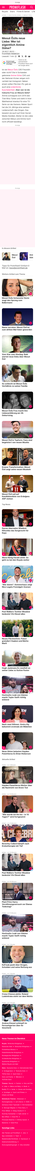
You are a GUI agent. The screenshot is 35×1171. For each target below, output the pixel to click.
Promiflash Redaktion (11, 53)
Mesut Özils (13, 70)
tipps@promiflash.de (18, 268)
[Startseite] (17, 7)
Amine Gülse (16, 75)
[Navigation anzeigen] (3, 7)
